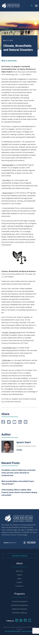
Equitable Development (19, 605)
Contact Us (19, 586)
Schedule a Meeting (19, 556)
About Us (19, 571)
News (19, 579)
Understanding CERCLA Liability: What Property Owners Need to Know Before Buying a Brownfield (19, 492)
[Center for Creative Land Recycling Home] (10, 5)
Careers (19, 582)
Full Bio (19, 450)
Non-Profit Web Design (12, 631)
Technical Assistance (19, 601)
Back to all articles (9, 61)
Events (19, 575)
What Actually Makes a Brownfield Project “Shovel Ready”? (17, 482)
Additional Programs (19, 609)
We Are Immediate (28, 631)
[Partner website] (10, 542)
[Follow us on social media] (16, 620)
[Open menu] (36, 6)
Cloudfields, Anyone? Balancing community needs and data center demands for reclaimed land (18, 472)
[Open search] (32, 6)
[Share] (3, 422)
